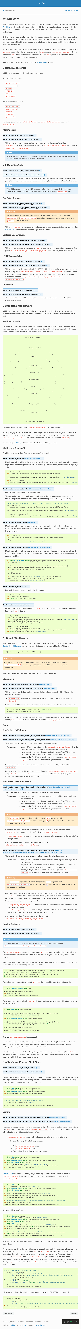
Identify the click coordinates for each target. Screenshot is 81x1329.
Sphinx (13, 1325)
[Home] (3, 11)
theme (24, 1325)
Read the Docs (41, 1325)
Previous (9, 1313)
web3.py (42, 3)
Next (73, 1313)
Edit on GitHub (72, 11)
